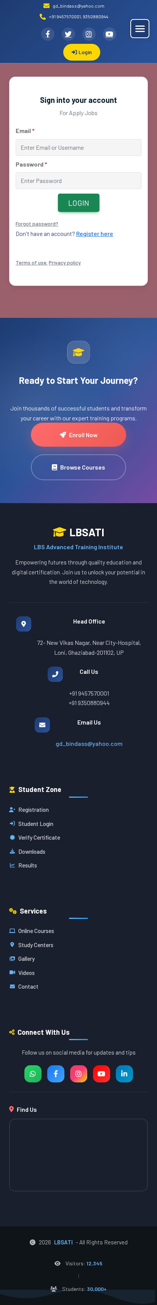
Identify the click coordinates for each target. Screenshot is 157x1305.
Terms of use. (32, 262)
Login (85, 52)
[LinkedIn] (124, 1073)
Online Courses (36, 930)
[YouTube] (109, 34)
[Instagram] (89, 34)
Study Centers (35, 944)
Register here (94, 233)
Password (31, 164)
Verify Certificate (39, 837)
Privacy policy (65, 262)
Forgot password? (37, 223)
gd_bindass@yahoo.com (89, 743)
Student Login (35, 823)
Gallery (26, 958)
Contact (28, 986)
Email (25, 130)
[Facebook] (47, 34)
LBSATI (63, 1242)
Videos (26, 972)
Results (27, 865)
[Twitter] (68, 34)
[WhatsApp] (33, 1073)
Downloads (31, 851)
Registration (33, 809)
